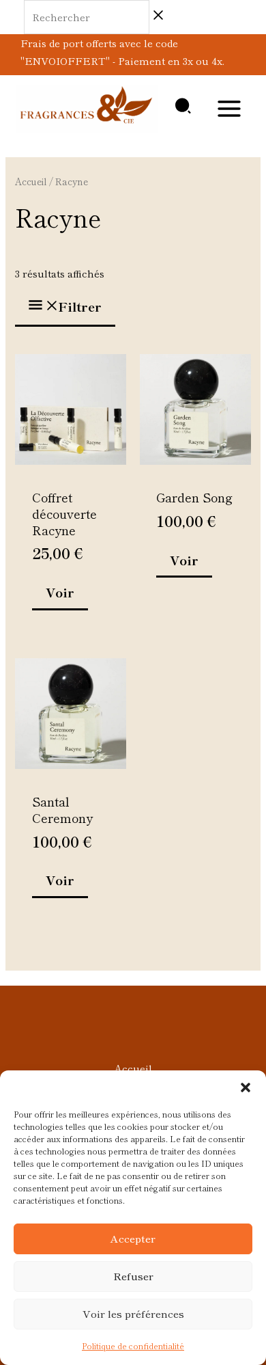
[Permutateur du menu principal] (229, 108)
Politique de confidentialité (133, 1345)
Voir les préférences (133, 1313)
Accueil (31, 181)
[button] (245, 1087)
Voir (60, 592)
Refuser (133, 1276)
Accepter (133, 1238)
